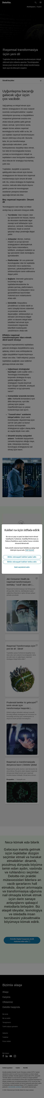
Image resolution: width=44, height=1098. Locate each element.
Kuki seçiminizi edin (22, 567)
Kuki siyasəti (30, 550)
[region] (22, 549)
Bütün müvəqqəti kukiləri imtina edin (22, 562)
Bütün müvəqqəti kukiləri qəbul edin (22, 557)
